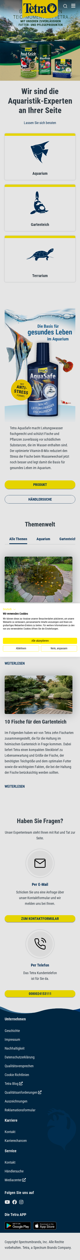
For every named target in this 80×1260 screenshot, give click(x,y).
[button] (9, 609)
